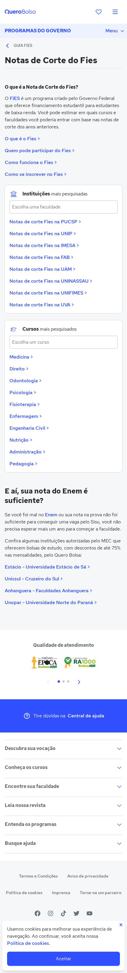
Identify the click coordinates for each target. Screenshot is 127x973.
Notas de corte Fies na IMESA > (44, 245)
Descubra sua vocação (30, 748)
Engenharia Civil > (29, 428)
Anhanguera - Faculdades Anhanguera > (48, 590)
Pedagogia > (23, 464)
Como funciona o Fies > (31, 162)
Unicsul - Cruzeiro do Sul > (34, 579)
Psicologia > (22, 392)
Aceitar (63, 959)
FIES (15, 98)
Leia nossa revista (25, 805)
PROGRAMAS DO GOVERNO (38, 31)
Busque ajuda (20, 843)
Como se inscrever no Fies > (35, 174)
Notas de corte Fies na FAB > (41, 257)
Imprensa (61, 892)
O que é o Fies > (22, 139)
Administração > (27, 452)
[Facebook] (37, 913)
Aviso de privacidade (87, 876)
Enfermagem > (25, 416)
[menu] (115, 12)
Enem (51, 515)
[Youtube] (89, 913)
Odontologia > (25, 381)
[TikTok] (63, 913)
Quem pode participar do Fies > (39, 150)
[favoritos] (99, 12)
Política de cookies (24, 892)
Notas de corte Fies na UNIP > (42, 233)
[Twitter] (76, 913)
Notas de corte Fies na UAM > (42, 269)
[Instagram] (50, 913)
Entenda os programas (30, 824)
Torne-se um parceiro (100, 892)
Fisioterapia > (24, 404)
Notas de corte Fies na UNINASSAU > (50, 281)
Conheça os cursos (26, 767)
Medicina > (21, 357)
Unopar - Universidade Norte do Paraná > (51, 602)
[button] (48, 681)
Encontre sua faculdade (32, 786)
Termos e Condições (38, 876)
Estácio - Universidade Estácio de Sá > (47, 567)
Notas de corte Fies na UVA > (41, 305)
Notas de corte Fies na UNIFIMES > (48, 293)
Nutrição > (20, 440)
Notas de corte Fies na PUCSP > (45, 222)
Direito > (18, 369)
